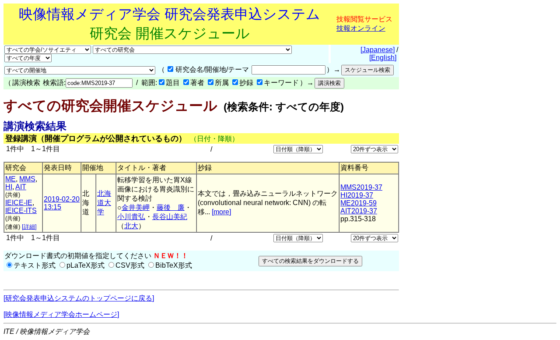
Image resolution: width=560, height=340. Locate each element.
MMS (27, 179)
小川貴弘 (131, 216)
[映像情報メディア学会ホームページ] (61, 314)
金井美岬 (136, 207)
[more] (221, 212)
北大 (131, 226)
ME (10, 179)
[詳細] (29, 226)
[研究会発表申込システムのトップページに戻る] (79, 298)
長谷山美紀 (169, 216)
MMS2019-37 (361, 187)
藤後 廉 (171, 207)
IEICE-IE (18, 202)
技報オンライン (360, 28)
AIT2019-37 (358, 211)
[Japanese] (377, 49)
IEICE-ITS (21, 210)
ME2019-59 (358, 203)
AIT (20, 187)
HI (8, 187)
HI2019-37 (356, 195)
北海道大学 (104, 203)
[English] (382, 57)
